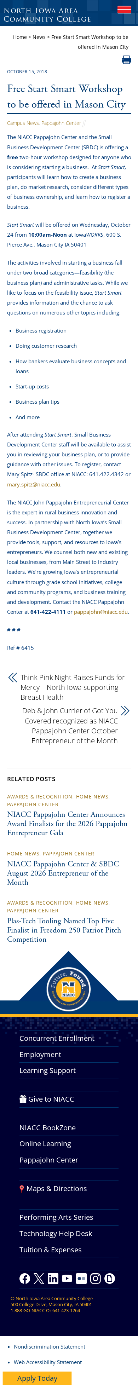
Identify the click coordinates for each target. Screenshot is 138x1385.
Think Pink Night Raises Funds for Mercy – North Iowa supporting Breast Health (73, 687)
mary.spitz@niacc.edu (33, 484)
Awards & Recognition (40, 796)
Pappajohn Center (61, 123)
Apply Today (37, 1378)
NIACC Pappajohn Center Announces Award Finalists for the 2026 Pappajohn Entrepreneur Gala (67, 824)
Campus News (23, 123)
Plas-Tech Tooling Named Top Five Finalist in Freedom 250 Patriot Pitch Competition (64, 931)
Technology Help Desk (55, 1233)
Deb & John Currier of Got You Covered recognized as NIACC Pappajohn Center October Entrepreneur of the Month (69, 725)
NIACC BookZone (47, 1127)
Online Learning (45, 1143)
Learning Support (47, 1070)
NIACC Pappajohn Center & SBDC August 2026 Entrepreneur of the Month (63, 874)
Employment (40, 1054)
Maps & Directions (57, 1188)
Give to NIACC (51, 1099)
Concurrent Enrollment (56, 1038)
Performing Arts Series (56, 1217)
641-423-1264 (66, 1310)
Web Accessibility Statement (48, 1362)
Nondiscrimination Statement (49, 1346)
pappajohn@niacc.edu (101, 611)
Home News (92, 796)
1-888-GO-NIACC (28, 1310)
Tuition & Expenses (50, 1249)
